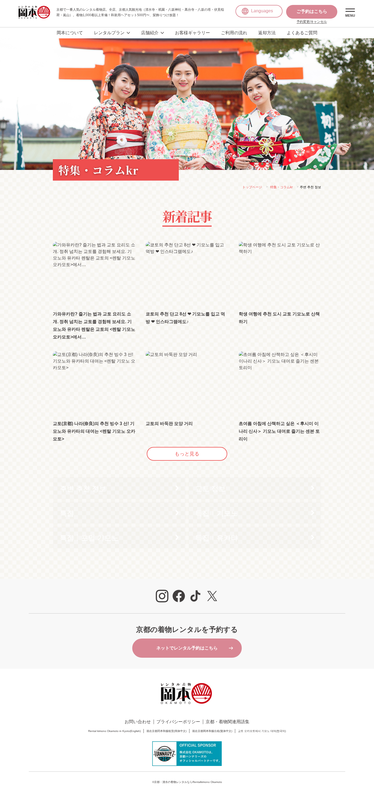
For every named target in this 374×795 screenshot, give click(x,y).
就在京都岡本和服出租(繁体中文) (212, 731)
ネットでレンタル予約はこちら (187, 648)
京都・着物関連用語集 (227, 721)
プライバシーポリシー (178, 721)
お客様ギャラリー (192, 32)
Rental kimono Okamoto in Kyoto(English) (114, 731)
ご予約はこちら (312, 11)
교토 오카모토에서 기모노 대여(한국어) (262, 731)
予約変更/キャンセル (312, 22)
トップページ (252, 187)
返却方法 (267, 32)
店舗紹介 (150, 32)
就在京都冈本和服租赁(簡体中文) (166, 731)
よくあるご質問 (302, 32)
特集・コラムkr (281, 187)
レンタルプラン (109, 32)
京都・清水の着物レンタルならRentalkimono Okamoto (188, 781)
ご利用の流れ (234, 32)
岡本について (70, 32)
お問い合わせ (138, 721)
